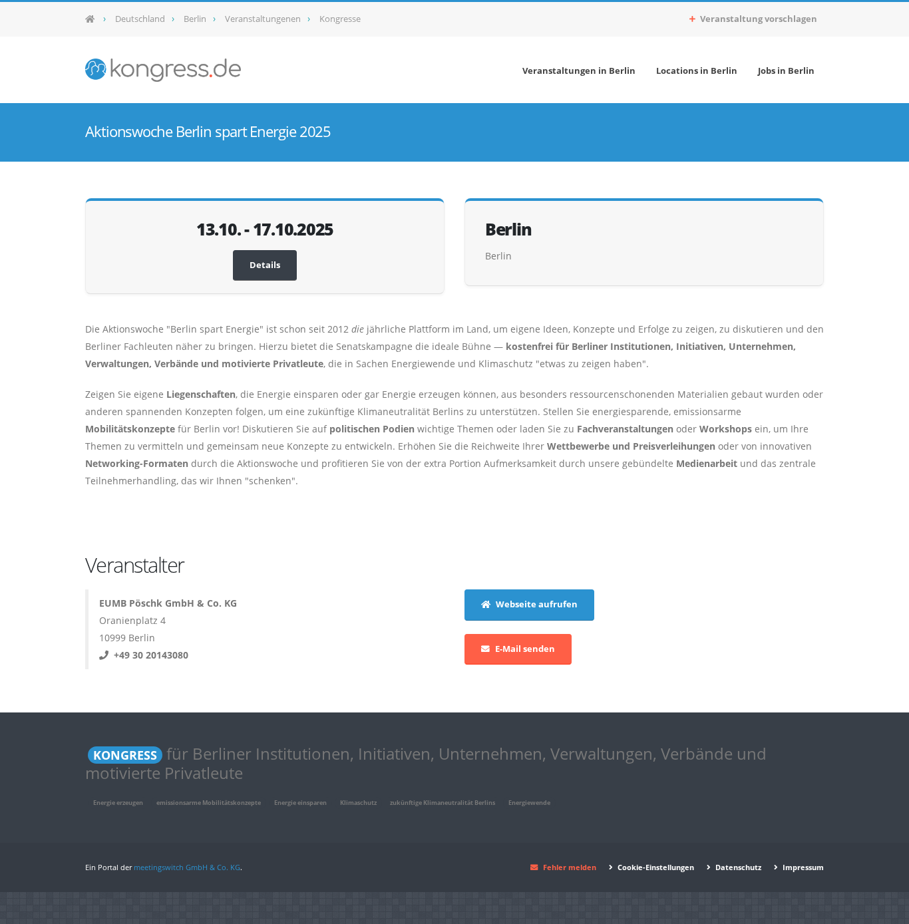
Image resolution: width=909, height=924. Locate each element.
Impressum (802, 867)
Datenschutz (737, 867)
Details (265, 265)
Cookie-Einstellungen (655, 867)
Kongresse (340, 19)
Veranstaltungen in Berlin (579, 71)
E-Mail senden (525, 649)
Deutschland (140, 19)
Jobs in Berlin (786, 71)
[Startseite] (94, 19)
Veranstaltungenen (263, 19)
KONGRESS (125, 755)
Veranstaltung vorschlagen (757, 19)
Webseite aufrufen (537, 604)
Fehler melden (569, 867)
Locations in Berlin (696, 71)
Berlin (195, 19)
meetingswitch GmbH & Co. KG (187, 867)
